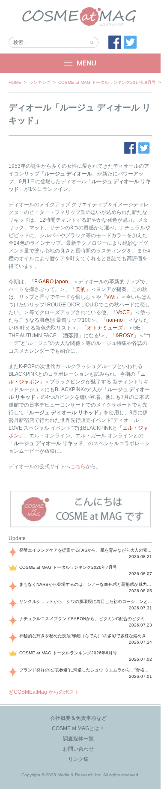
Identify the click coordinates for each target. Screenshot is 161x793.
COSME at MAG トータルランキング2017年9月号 (107, 82)
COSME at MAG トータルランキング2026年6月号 (68, 652)
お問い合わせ (78, 749)
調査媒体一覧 (78, 739)
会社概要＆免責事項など (78, 718)
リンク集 (78, 759)
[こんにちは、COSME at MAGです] (80, 526)
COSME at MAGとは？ (78, 728)
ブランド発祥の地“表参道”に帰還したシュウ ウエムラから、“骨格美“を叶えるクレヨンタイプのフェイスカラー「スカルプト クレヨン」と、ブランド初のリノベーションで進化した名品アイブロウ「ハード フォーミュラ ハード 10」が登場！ (85, 670)
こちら (78, 466)
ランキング (40, 82)
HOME (15, 82)
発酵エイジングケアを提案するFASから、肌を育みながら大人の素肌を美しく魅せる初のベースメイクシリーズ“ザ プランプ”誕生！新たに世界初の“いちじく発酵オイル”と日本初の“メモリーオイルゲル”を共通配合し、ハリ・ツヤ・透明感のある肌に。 (85, 550)
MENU (80, 63)
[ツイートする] (130, 42)
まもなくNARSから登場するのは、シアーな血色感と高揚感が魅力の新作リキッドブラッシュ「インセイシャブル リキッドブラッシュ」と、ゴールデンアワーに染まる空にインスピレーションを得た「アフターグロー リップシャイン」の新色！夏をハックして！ (85, 584)
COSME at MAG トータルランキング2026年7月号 (68, 567)
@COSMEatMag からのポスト (44, 692)
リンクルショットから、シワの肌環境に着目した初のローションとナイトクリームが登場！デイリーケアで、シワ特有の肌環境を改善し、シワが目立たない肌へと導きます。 (85, 601)
